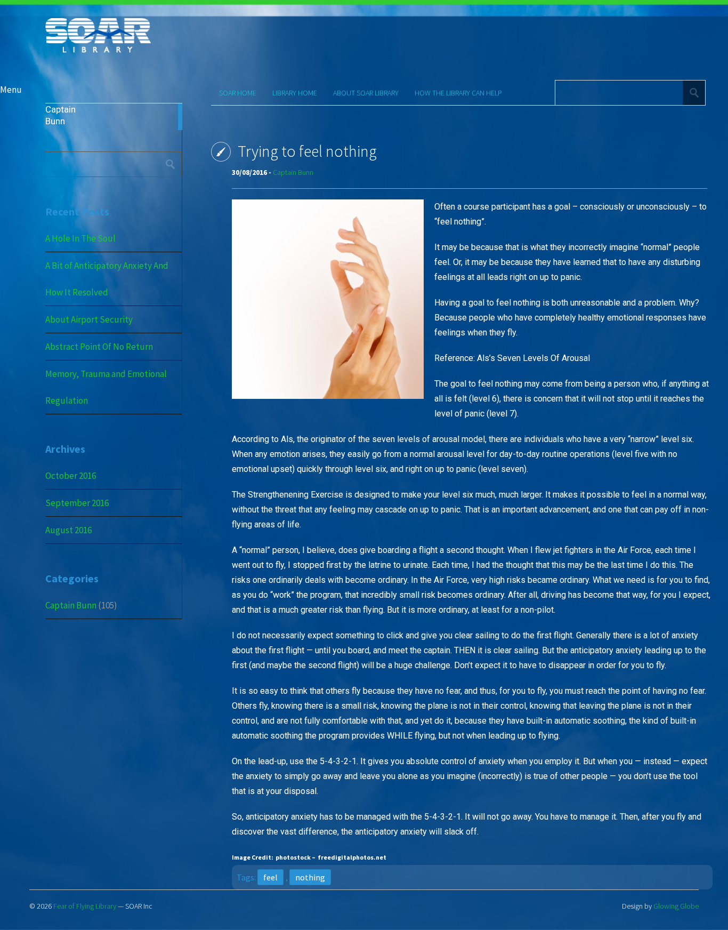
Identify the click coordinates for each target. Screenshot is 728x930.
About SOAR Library (366, 93)
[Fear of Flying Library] (98, 51)
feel (270, 877)
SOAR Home (237, 93)
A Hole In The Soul (80, 238)
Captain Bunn (70, 605)
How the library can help (458, 93)
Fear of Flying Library (84, 906)
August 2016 (68, 530)
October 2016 (70, 476)
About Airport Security (89, 319)
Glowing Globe (676, 906)
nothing (310, 877)
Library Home (294, 93)
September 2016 (77, 503)
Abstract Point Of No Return (99, 346)
